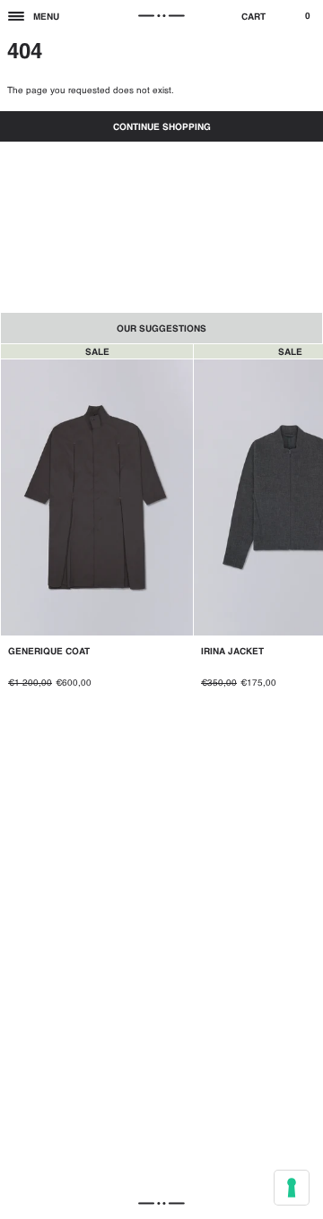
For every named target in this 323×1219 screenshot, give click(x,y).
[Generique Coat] (97, 526)
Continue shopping (162, 127)
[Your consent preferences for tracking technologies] (292, 1188)
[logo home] (161, 16)
